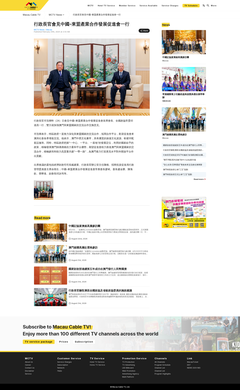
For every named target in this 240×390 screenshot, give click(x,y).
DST (189, 365)
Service (28, 374)
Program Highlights (163, 374)
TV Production (128, 362)
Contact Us (29, 368)
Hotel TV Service (97, 362)
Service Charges (64, 362)
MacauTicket (192, 362)
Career (28, 365)
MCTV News (55, 14)
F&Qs (59, 371)
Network (60, 368)
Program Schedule (162, 365)
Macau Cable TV (31, 14)
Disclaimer (29, 371)
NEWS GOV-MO (193, 368)
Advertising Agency (130, 374)
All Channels (160, 362)
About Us (29, 362)
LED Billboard (127, 368)
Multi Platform (128, 377)
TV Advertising (128, 365)
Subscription (62, 365)
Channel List (160, 368)
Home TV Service (97, 365)
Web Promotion (128, 371)
